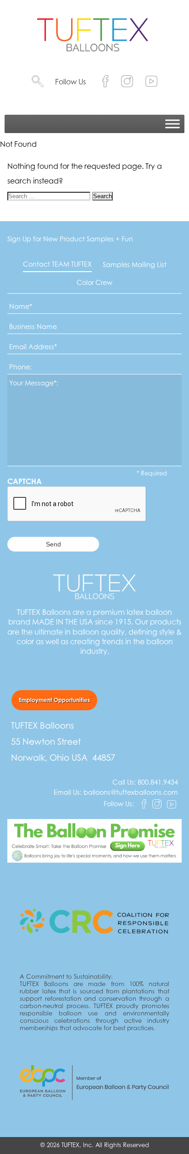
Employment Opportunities (54, 700)
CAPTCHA (24, 481)
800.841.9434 (158, 782)
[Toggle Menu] (172, 124)
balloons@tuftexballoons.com (130, 792)
